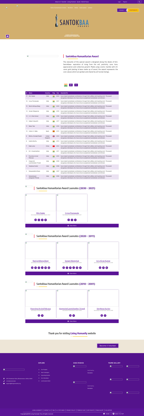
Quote (79, 2)
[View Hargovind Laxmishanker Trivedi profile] (72, 306)
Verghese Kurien (103, 308)
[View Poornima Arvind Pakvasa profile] (40, 306)
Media (76, 7)
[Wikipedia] (35, 220)
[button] (139, 1)
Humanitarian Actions (60, 7)
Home (52, 7)
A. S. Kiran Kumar (103, 261)
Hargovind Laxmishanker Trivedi (72, 308)
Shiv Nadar (40, 213)
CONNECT (122, 10)
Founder (64, 2)
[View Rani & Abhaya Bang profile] (40, 259)
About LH (58, 2)
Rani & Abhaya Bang (40, 261)
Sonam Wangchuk (72, 261)
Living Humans (71, 2)
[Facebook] (39, 268)
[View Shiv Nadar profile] (40, 211)
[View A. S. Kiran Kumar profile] (103, 259)
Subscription (82, 7)
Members (70, 7)
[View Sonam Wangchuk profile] (72, 259)
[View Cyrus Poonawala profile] (72, 211)
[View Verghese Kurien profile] (103, 306)
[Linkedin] (49, 268)
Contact (90, 7)
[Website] (39, 220)
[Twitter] (42, 267)
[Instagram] (45, 220)
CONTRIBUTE (133, 10)
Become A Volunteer (108, 346)
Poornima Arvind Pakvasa (40, 308)
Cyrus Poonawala (72, 213)
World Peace (85, 2)
